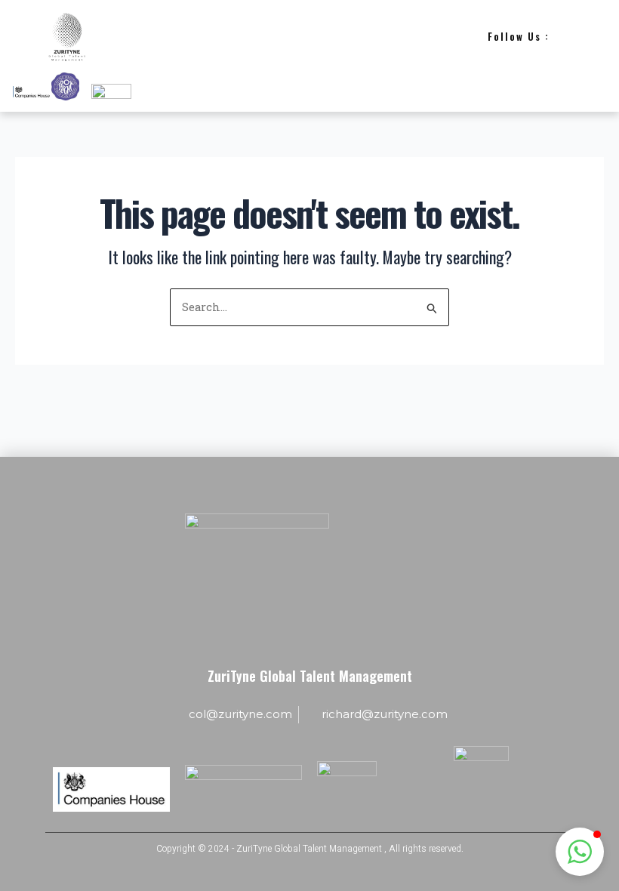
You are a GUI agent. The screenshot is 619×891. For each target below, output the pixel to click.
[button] (580, 852)
